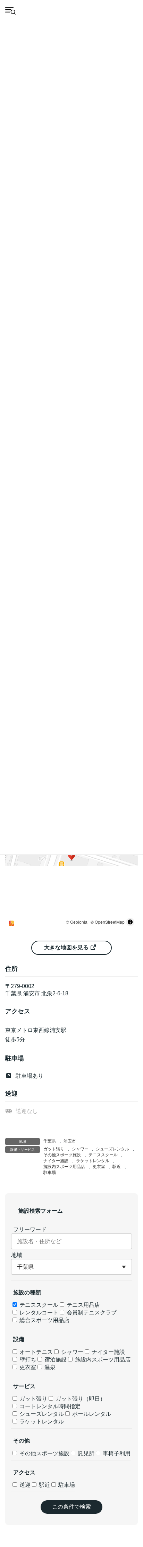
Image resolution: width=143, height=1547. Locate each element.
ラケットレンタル (92, 1160)
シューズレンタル (112, 1149)
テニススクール (103, 1154)
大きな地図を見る (67, 947)
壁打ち (27, 1360)
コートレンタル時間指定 (49, 1406)
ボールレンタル (91, 1414)
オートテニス (35, 1352)
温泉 (49, 1367)
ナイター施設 (55, 1160)
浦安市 (70, 1141)
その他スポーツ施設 (62, 1154)
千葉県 (49, 1141)
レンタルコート (38, 1312)
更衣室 (99, 1166)
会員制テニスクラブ (91, 1312)
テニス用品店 (82, 1305)
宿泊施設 (55, 1360)
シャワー (80, 1149)
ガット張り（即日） (80, 1399)
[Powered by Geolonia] (11, 923)
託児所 (85, 1453)
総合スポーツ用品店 (43, 1320)
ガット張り (53, 1149)
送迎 (24, 1485)
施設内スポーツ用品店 (64, 1166)
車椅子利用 (116, 1453)
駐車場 (49, 1172)
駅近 (116, 1166)
